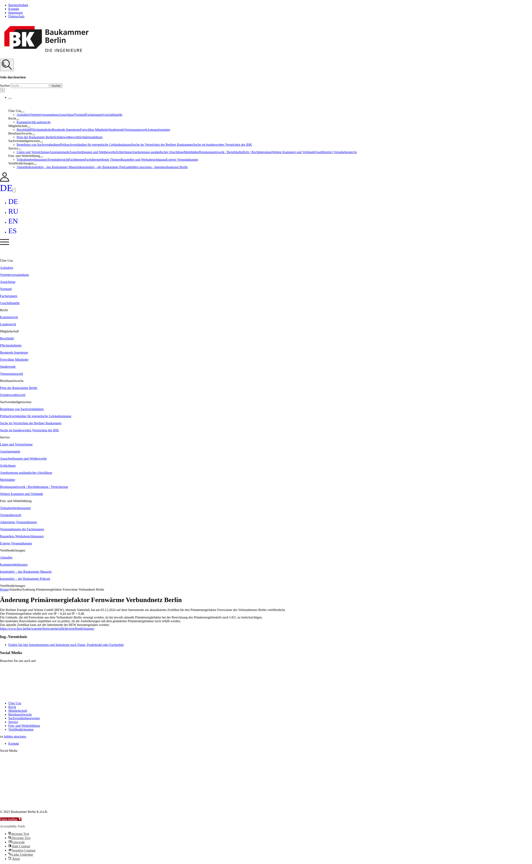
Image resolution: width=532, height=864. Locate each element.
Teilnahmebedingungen (32, 159)
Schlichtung (124, 152)
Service (13, 722)
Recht (12, 707)
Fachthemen (77, 159)
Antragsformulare (158, 129)
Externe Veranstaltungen (182, 159)
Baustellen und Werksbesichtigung (143, 159)
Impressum (15, 12)
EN (13, 221)
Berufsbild (23, 129)
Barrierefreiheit (18, 5)
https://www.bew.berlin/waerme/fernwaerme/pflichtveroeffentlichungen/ (47, 628)
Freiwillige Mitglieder (94, 129)
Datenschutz (16, 16)
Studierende (116, 129)
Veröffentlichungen (20, 729)
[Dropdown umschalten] (10, 98)
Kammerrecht (25, 122)
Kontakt (13, 9)
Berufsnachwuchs (20, 714)
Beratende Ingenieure (66, 129)
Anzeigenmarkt (59, 152)
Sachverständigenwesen (24, 718)
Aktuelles (23, 167)
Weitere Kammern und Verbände (293, 152)
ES (12, 231)
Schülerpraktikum (90, 137)
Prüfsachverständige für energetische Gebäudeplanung (96, 144)
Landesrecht (42, 122)
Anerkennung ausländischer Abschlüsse (158, 152)
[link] (4, 180)
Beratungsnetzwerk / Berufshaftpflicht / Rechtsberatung (235, 152)
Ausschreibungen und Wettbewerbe (92, 152)
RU (13, 211)
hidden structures (15, 736)
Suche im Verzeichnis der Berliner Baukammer (162, 144)
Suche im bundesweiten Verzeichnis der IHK (222, 144)
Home (4, 589)
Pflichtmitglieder (41, 129)
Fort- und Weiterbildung (24, 725)
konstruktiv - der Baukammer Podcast (104, 167)
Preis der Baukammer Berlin (35, 137)
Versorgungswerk (135, 129)
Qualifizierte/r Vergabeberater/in (336, 152)
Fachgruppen (94, 114)
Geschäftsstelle (112, 114)
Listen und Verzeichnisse (33, 152)
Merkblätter (191, 152)
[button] (266, 75)
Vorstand (80, 114)
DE (6, 188)
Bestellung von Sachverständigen (38, 144)
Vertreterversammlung (44, 114)
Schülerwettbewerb (66, 137)
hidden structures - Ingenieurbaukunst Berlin (158, 167)
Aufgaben (23, 114)
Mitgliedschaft (17, 710)
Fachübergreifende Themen (103, 159)
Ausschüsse (66, 114)
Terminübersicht (58, 159)
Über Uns (14, 703)
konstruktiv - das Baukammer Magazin (54, 167)
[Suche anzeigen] (7, 65)
